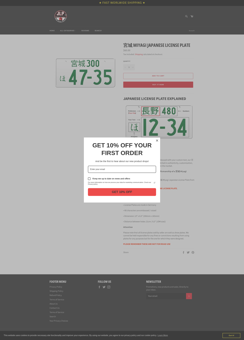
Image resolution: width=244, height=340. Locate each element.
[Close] (157, 140)
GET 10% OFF (122, 192)
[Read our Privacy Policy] (154, 182)
